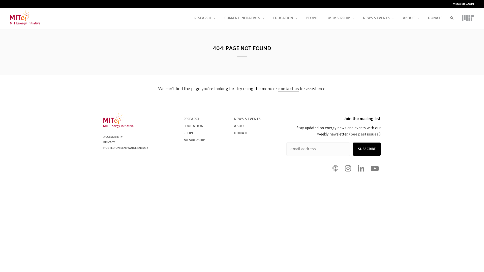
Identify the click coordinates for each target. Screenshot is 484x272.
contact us (288, 89)
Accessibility (113, 136)
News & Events (247, 119)
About (409, 18)
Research (202, 18)
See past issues (365, 134)
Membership (339, 18)
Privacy (109, 142)
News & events (376, 18)
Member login (463, 3)
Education (283, 18)
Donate (435, 18)
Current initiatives (242, 18)
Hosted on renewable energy (125, 147)
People (312, 18)
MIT (468, 18)
